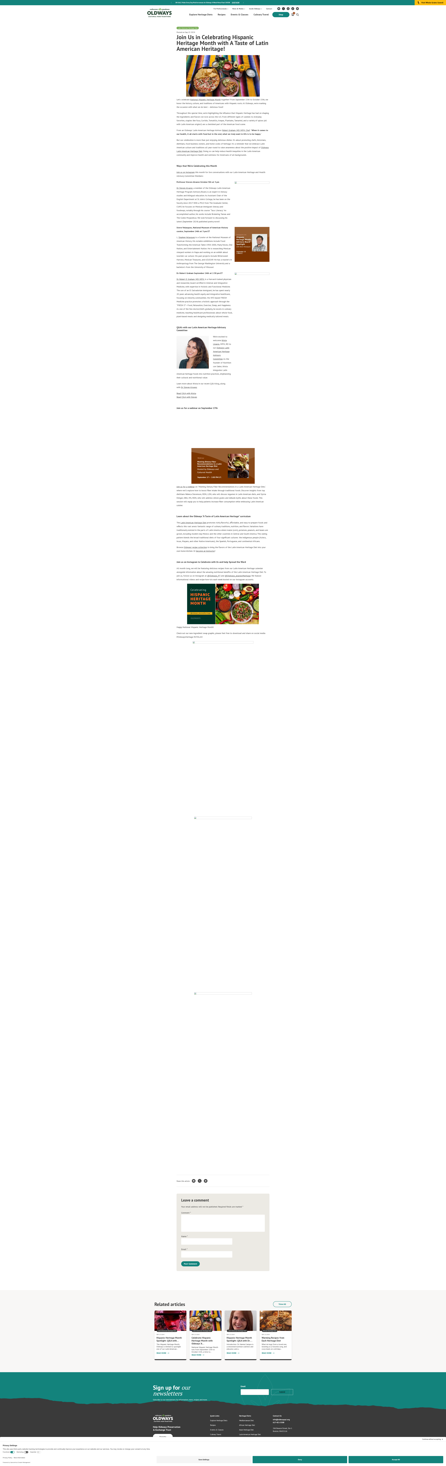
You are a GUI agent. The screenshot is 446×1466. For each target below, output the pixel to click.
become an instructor (205, 551)
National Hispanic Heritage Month (205, 99)
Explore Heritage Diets (201, 14)
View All (282, 1304)
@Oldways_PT (213, 575)
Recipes (222, 14)
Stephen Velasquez (187, 237)
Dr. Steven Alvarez (185, 188)
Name (184, 1236)
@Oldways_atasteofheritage (238, 575)
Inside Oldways (254, 9)
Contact (269, 9)
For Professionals (220, 9)
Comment (186, 1213)
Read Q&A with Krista (186, 393)
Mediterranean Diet (246, 1420)
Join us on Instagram (186, 172)
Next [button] (243, 2)
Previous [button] (171, 2)
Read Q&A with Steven (187, 397)
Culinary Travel (261, 14)
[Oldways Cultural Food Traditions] (278, 8)
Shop (281, 14)
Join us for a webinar (186, 486)
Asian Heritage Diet (246, 1430)
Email (184, 1249)
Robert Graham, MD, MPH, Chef (236, 130)
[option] (207, 3)
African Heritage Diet (247, 1425)
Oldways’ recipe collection (195, 547)
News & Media (237, 9)
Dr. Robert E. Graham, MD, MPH (190, 279)
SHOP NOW (235, 3)
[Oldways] (159, 12)
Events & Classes (239, 14)
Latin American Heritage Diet (193, 522)
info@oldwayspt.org (281, 1419)
